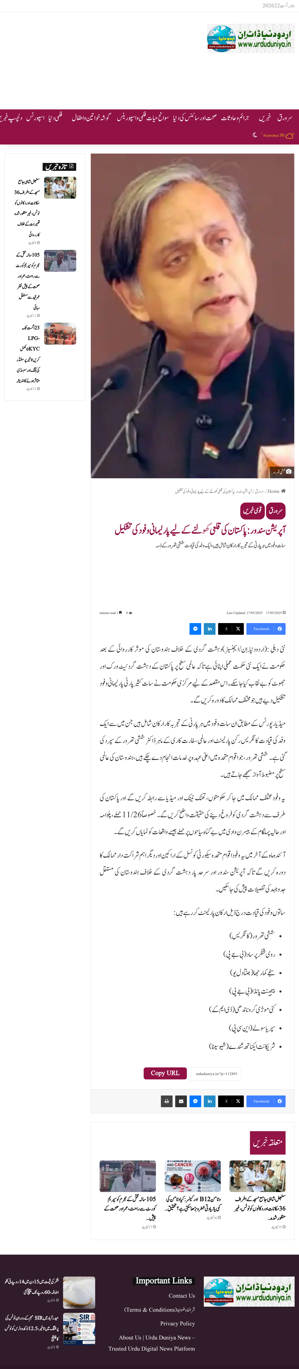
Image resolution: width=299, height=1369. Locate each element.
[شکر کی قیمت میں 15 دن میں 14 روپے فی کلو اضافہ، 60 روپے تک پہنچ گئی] (79, 1293)
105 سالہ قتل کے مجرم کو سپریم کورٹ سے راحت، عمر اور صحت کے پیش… (130, 1209)
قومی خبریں (252, 511)
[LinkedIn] (209, 629)
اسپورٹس (35, 118)
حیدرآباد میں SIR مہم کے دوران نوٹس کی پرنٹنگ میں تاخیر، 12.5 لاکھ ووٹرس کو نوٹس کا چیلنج (32, 1329)
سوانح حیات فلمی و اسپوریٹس (143, 118)
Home (274, 491)
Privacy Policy (177, 1324)
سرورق (285, 118)
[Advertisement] (97, 59)
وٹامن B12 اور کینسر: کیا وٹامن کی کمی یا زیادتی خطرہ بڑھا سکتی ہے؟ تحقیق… (193, 1204)
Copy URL (165, 1073)
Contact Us (182, 1296)
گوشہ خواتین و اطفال (91, 118)
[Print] (167, 1101)
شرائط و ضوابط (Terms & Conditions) (159, 1310)
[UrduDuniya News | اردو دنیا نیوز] (251, 38)
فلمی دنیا (55, 118)
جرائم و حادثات (235, 118)
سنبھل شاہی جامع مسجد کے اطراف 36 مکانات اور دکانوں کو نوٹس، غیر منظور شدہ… (260, 1209)
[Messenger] (195, 629)
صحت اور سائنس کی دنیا (195, 118)
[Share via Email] (181, 1101)
